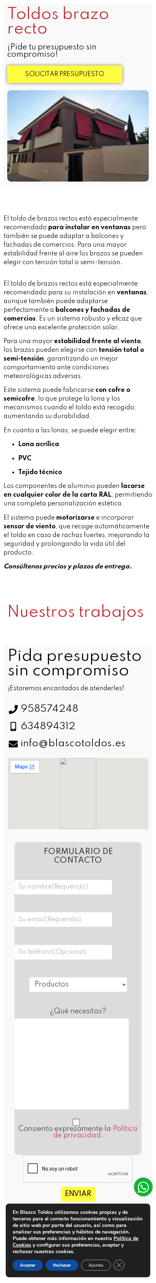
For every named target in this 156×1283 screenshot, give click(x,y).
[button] (64, 74)
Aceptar (28, 1265)
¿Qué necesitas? (78, 1011)
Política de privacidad (95, 1132)
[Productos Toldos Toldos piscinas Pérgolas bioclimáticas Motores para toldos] (78, 983)
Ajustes (96, 1265)
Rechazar (62, 1265)
